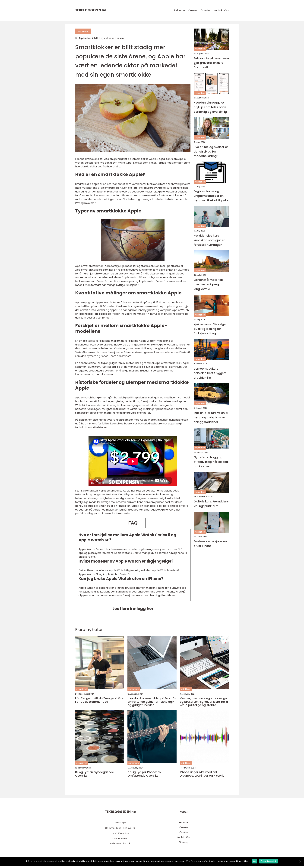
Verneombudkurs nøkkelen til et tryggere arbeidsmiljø (210, 373)
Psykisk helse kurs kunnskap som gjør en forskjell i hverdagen (209, 240)
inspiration (200, 48)
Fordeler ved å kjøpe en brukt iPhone (210, 543)
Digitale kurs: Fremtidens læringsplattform (211, 503)
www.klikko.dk (123, 843)
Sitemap (183, 842)
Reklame (179, 10)
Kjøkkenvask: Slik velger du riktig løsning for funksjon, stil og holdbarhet (210, 329)
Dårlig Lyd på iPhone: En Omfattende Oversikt (144, 773)
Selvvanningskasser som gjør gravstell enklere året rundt (211, 62)
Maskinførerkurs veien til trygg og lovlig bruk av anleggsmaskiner (211, 417)
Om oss (192, 10)
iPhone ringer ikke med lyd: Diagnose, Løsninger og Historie (202, 773)
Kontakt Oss (221, 10)
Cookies (205, 10)
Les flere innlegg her (132, 608)
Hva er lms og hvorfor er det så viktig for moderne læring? (211, 151)
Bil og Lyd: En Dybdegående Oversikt (94, 773)
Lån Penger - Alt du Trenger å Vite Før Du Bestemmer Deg (99, 700)
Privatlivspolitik (268, 861)
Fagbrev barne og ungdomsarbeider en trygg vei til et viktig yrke (211, 195)
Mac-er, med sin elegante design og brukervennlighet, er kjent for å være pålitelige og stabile (204, 702)
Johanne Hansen (114, 38)
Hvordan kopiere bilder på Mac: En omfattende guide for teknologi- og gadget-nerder (151, 702)
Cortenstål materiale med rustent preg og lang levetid (209, 284)
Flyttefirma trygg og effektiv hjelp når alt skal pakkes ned (211, 461)
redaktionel (83, 31)
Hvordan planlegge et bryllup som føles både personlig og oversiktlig (210, 107)
